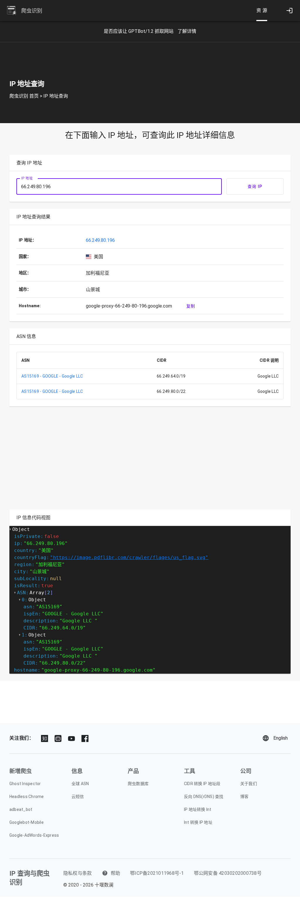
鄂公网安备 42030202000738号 (228, 873)
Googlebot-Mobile (26, 822)
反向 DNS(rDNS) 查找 (204, 796)
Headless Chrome (26, 796)
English (280, 738)
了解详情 (187, 31)
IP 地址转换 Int (198, 809)
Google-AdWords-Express (34, 835)
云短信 (77, 796)
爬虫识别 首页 (24, 96)
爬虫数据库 (138, 783)
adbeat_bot (21, 809)
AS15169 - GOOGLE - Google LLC (52, 376)
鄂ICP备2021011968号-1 (157, 873)
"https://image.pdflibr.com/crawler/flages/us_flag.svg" (129, 557)
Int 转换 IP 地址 (198, 822)
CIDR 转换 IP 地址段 (202, 783)
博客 (244, 796)
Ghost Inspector (25, 783)
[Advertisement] (150, 461)
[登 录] (289, 10)
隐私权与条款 (77, 873)
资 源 (261, 10)
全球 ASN (80, 783)
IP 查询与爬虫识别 (29, 878)
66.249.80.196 (100, 240)
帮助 (115, 873)
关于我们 (248, 783)
